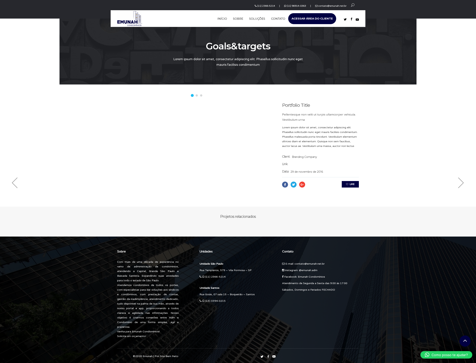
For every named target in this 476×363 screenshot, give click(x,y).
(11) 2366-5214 (266, 5)
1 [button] (192, 95)
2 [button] (196, 95)
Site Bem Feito (169, 356)
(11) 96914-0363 (296, 5)
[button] (446, 355)
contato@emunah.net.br (332, 5)
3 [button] (201, 95)
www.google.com (301, 164)
